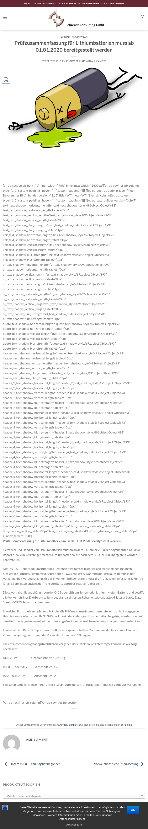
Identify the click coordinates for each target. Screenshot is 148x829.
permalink (126, 724)
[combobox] (74, 796)
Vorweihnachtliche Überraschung (116, 764)
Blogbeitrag (79, 37)
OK (133, 810)
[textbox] (73, 796)
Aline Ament (98, 61)
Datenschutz (74, 824)
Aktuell (66, 37)
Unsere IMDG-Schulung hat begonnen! (35, 764)
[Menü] (5, 18)
